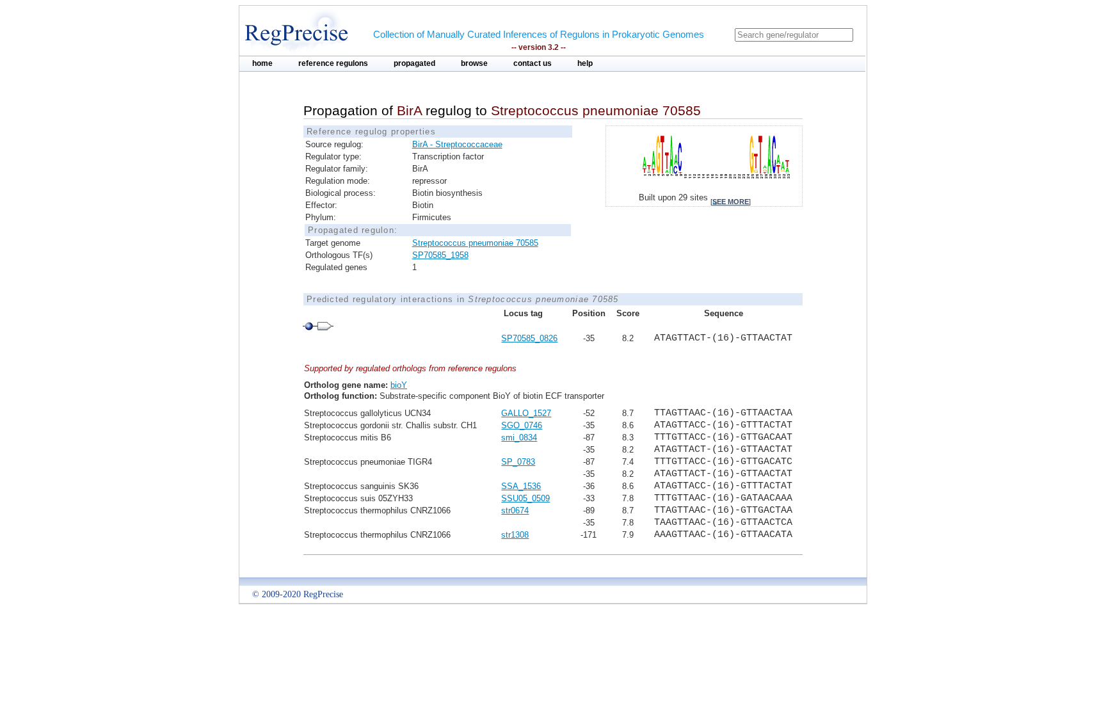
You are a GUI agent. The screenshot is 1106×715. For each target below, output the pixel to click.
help (585, 63)
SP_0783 (518, 462)
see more (730, 201)
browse (474, 63)
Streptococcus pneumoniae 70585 (475, 243)
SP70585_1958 (440, 255)
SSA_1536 (521, 486)
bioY (398, 385)
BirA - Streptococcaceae (457, 144)
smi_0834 (519, 437)
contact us (532, 63)
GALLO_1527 (526, 413)
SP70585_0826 (529, 338)
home (262, 63)
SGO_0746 (521, 425)
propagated (414, 63)
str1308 (515, 535)
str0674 (515, 510)
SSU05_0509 (525, 498)
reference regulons (333, 63)
